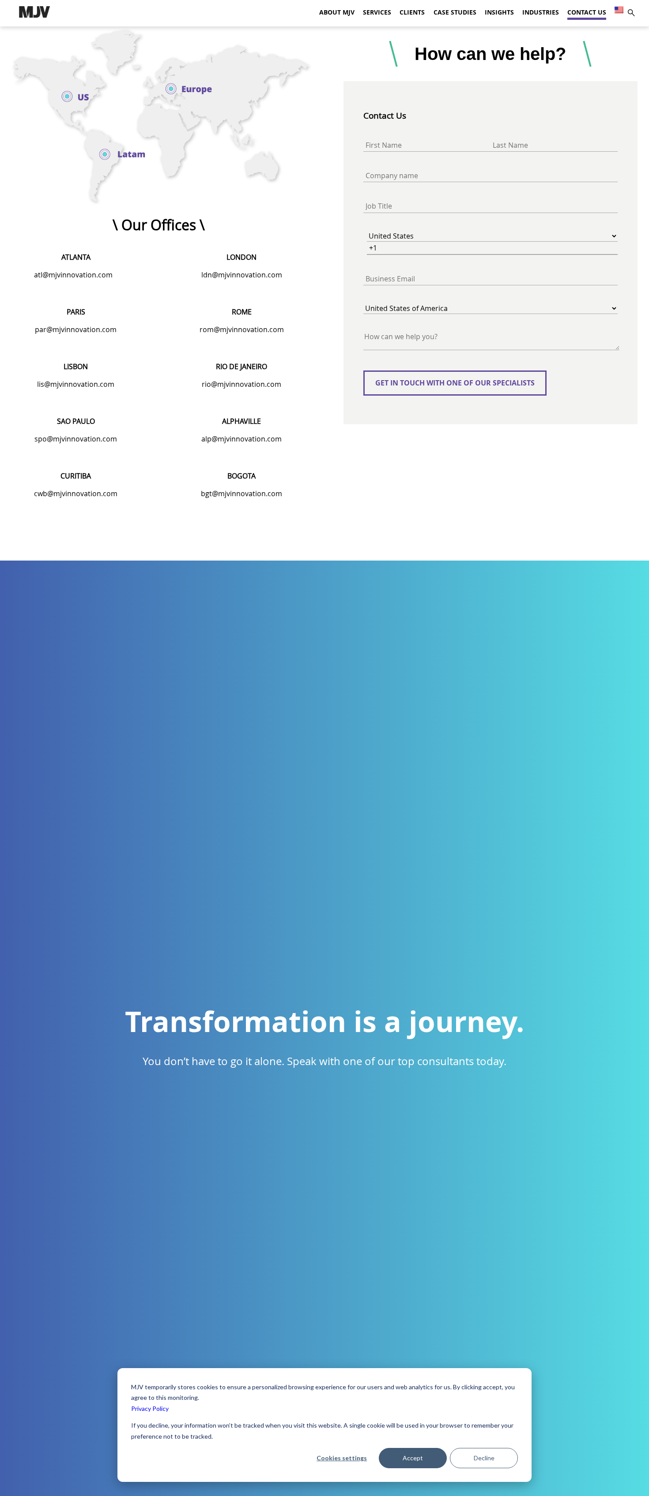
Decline (484, 1458)
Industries (540, 12)
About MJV (337, 12)
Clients (412, 12)
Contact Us (586, 12)
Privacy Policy (150, 1408)
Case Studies (455, 12)
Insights (499, 12)
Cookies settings (342, 1458)
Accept (413, 1458)
